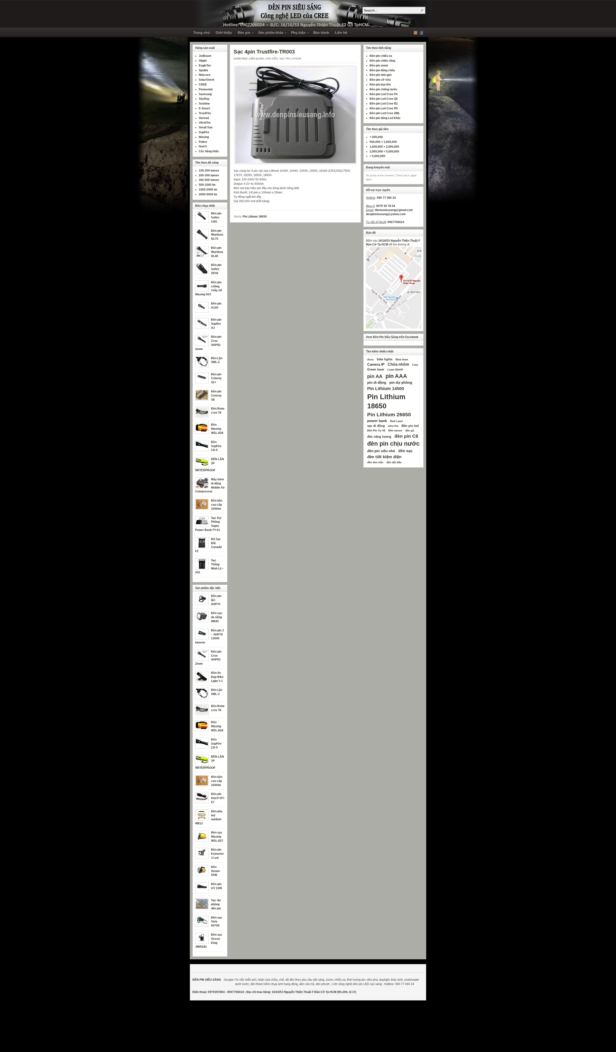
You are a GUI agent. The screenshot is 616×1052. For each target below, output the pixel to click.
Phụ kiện (297, 33)
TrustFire (205, 113)
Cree (415, 364)
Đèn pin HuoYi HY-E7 (218, 798)
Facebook (421, 33)
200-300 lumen (209, 175)
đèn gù (409, 430)
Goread (204, 118)
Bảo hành (321, 32)
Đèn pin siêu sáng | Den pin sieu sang (312, 13)
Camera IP (376, 364)
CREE (203, 84)
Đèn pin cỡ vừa (380, 79)
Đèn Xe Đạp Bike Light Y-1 (217, 677)
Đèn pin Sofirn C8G (216, 217)
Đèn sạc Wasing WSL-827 (217, 836)
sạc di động (376, 426)
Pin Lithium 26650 (389, 414)
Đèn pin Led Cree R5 (384, 108)
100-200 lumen (209, 170)
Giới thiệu (224, 32)
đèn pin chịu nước (393, 443)
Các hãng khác (209, 151)
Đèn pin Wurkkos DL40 (217, 252)
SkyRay (204, 98)
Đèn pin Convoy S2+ (216, 378)
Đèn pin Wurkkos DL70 (217, 235)
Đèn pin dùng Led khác (385, 118)
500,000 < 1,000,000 (383, 142)
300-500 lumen (209, 180)
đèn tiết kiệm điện (384, 456)
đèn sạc (405, 451)
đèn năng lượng (379, 436)
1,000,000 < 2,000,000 (384, 146)
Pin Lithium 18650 (255, 216)
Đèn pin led (410, 426)
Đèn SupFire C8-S (216, 446)
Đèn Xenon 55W (215, 871)
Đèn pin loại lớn (380, 84)
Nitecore (205, 75)
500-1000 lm (207, 184)
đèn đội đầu (394, 462)
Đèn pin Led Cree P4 (384, 94)
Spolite (203, 70)
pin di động (376, 382)
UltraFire (205, 122)
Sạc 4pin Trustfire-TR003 (264, 52)
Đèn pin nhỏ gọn (380, 75)
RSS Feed (415, 33)
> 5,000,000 (377, 156)
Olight (203, 60)
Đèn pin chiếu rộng (382, 60)
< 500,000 (376, 137)
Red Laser (396, 421)
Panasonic (206, 89)
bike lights (384, 359)
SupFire (204, 132)
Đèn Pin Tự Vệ (376, 430)
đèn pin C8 (406, 436)
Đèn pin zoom (379, 65)
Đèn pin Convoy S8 (216, 395)
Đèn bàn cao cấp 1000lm (216, 504)
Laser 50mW (395, 369)
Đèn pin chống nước (384, 89)
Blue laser (402, 359)
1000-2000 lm (208, 189)
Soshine (204, 103)
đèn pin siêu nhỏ (381, 451)
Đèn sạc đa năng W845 (216, 617)
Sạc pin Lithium (290, 58)
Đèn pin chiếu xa (381, 56)
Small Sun (205, 127)
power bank (377, 421)
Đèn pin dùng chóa (382, 70)
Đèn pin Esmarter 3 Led (217, 854)
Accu (370, 359)
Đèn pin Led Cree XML (385, 113)
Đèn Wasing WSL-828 (217, 429)
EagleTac (205, 65)
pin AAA (396, 376)
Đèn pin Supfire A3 (216, 324)
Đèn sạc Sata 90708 (216, 921)
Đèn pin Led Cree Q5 (384, 98)
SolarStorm (206, 79)
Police (203, 142)
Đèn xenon (395, 430)
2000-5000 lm (208, 194)
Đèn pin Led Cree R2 (384, 103)
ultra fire (393, 425)
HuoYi (203, 146)
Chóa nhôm (398, 364)
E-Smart (204, 108)
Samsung (205, 94)
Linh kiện (271, 58)
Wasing (204, 137)
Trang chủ (201, 32)
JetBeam (205, 56)
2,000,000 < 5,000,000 (384, 151)
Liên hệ (341, 32)
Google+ (229, 979)
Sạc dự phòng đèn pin (216, 904)
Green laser (375, 369)
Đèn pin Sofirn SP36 (216, 269)
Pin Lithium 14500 (385, 388)
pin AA (374, 376)
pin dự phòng (400, 382)
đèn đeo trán (375, 462)
